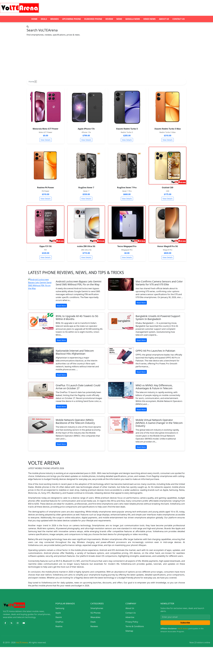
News (119, 19)
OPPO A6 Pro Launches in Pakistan (155, 350)
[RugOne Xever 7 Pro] (127, 165)
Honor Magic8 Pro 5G (167, 246)
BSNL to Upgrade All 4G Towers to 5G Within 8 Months (77, 317)
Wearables (95, 617)
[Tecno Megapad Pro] (127, 224)
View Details (46, 140)
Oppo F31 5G (45, 246)
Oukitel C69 (167, 187)
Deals (44, 19)
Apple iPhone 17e (86, 128)
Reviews (94, 626)
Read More (61, 305)
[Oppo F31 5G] (45, 224)
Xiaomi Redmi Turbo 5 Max (167, 128)
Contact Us (178, 19)
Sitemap (129, 631)
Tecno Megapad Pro (126, 246)
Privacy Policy (131, 621)
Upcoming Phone (71, 19)
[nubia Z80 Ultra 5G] (86, 224)
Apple (58, 612)
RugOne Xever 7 (86, 187)
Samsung (59, 608)
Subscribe (185, 622)
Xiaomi (58, 617)
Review (109, 19)
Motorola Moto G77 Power (45, 128)
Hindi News (149, 19)
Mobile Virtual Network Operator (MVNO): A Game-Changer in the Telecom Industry (159, 423)
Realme (58, 626)
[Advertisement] (106, 59)
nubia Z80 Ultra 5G (86, 246)
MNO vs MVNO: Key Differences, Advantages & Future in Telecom (154, 387)
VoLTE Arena (183, 628)
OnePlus (59, 621)
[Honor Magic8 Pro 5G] (167, 224)
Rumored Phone (93, 19)
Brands (54, 19)
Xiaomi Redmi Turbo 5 (127, 128)
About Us (164, 19)
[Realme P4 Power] (45, 165)
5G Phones (95, 612)
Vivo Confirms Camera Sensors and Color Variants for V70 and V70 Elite (159, 283)
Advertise (129, 617)
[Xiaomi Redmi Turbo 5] (127, 107)
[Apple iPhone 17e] (86, 107)
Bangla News (132, 19)
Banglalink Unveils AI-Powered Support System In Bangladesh (158, 317)
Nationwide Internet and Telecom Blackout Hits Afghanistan (75, 352)
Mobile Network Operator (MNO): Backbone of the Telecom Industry (75, 421)
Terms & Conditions (134, 626)
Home (34, 19)
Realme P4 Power (45, 187)
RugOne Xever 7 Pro (127, 187)
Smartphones (96, 608)
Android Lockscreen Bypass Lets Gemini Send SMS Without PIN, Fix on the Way (78, 283)
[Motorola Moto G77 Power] (45, 107)
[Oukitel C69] (167, 165)
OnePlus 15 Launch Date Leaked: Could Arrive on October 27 (78, 387)
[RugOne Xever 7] (86, 165)
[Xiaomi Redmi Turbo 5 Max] (167, 107)
